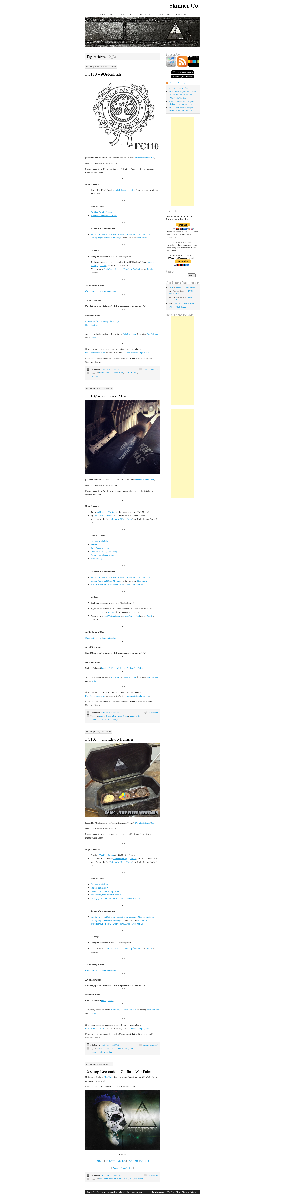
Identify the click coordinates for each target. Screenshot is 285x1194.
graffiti (131, 1048)
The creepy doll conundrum (102, 555)
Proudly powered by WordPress (163, 1192)
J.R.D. (91, 66)
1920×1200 (133, 1160)
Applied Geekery (120, 190)
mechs (93, 1052)
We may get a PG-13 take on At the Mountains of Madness (115, 898)
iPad (131, 1168)
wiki (94, 337)
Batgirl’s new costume (100, 548)
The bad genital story (99, 887)
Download (139, 157)
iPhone (115, 1168)
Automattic (194, 1192)
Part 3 (118, 667)
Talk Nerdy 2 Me (117, 518)
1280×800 (100, 1160)
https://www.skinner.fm (95, 352)
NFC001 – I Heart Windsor (178, 88)
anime (101, 715)
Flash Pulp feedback (131, 269)
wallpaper (138, 1178)
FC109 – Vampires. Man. (106, 396)
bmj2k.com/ (101, 512)
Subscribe (143, 14)
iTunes (147, 157)
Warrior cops (112, 719)
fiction (93, 719)
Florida (115, 372)
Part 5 (132, 667)
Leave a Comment (150, 369)
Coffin (101, 372)
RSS (152, 157)
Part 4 (125, 667)
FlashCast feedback (112, 269)
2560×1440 (144, 1160)
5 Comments (153, 712)
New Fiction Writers (103, 515)
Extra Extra (105, 1175)
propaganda (128, 1178)
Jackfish (182, 14)
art (100, 1178)
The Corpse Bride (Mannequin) (104, 551)
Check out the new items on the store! (101, 291)
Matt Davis (108, 1077)
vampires (94, 376)
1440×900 (110, 1160)
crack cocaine (115, 1048)
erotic (124, 1048)
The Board (107, 14)
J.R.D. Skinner (181, 307)
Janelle (150, 269)
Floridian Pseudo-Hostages (102, 212)
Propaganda (116, 1175)
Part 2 (110, 667)
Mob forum (142, 237)
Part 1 (103, 667)
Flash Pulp (163, 14)
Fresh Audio (177, 83)
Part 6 (139, 667)
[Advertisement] (182, 161)
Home (91, 14)
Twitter (133, 190)
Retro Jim (115, 677)
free (120, 1178)
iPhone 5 (123, 1168)
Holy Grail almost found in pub (104, 215)
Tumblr (102, 855)
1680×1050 (121, 1160)
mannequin (101, 719)
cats (100, 1048)
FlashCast (115, 369)
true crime (108, 1052)
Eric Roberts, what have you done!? (106, 894)
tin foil (99, 1052)
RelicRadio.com (129, 334)
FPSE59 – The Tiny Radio (178, 98)
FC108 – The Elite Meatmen (109, 739)
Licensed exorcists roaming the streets (106, 891)
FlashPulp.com (153, 334)
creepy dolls (134, 715)
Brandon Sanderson (114, 715)
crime (108, 372)
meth (121, 372)
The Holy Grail (130, 372)
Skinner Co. (184, 5)
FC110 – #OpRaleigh (103, 74)
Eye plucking (96, 558)
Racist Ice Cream (92, 324)
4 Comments (153, 1175)
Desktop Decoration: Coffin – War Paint (118, 1071)
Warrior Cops (96, 544)
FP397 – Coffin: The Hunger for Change (102, 321)
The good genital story (100, 541)
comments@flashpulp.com (138, 352)
